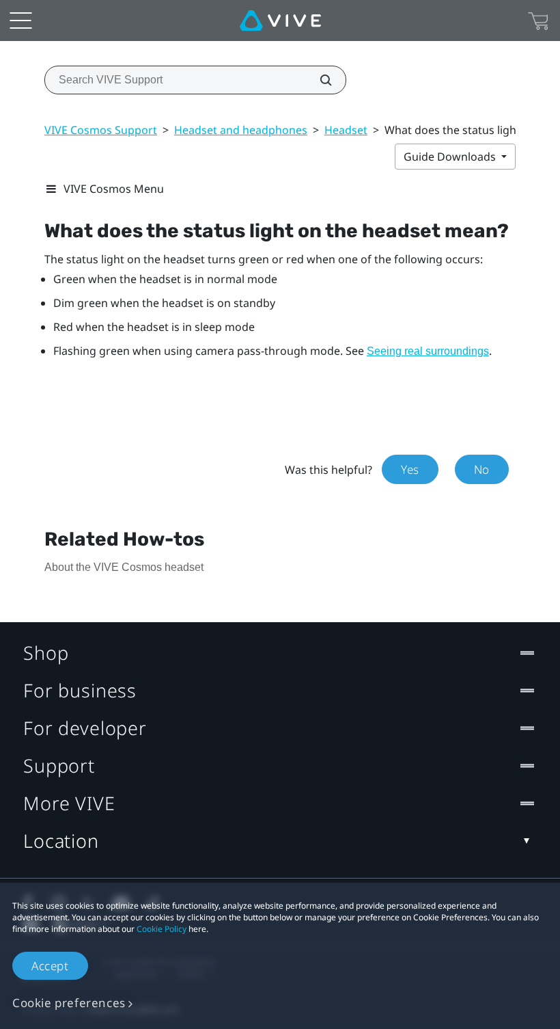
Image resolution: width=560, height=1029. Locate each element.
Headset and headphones (240, 129)
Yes (410, 469)
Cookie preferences (69, 1003)
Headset (345, 129)
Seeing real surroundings (428, 351)
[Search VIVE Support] (318, 80)
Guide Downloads (451, 156)
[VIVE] (280, 20)
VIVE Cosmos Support (100, 129)
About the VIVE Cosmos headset (124, 567)
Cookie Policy (161, 929)
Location (61, 840)
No (482, 469)
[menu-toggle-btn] (20, 20)
